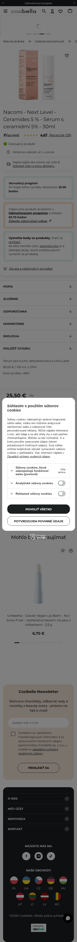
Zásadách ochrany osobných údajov (28, 456)
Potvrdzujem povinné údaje (38, 521)
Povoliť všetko (38, 509)
